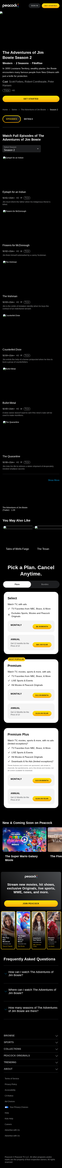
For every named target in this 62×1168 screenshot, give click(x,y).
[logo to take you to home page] (10, 6)
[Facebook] (7, 1145)
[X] (40, 1145)
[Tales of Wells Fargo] (18, 536)
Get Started (51, 6)
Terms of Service (12, 1078)
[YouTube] (23, 1145)
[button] (24, 839)
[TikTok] (15, 1145)
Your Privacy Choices (19, 1106)
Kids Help (9, 1118)
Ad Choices (10, 1101)
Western (7, 63)
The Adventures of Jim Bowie (33, 109)
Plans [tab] (17, 584)
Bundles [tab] (44, 584)
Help (7, 1112)
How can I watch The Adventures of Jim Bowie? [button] (31, 973)
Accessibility (10, 1089)
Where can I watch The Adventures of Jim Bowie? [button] (32, 991)
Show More (53, 480)
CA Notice (9, 1095)
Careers (8, 1124)
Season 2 (54, 109)
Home (5, 109)
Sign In (35, 6)
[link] (18, 497)
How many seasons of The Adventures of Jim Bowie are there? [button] (33, 1009)
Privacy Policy (11, 1084)
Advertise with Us (13, 1129)
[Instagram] (32, 1145)
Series (14, 109)
